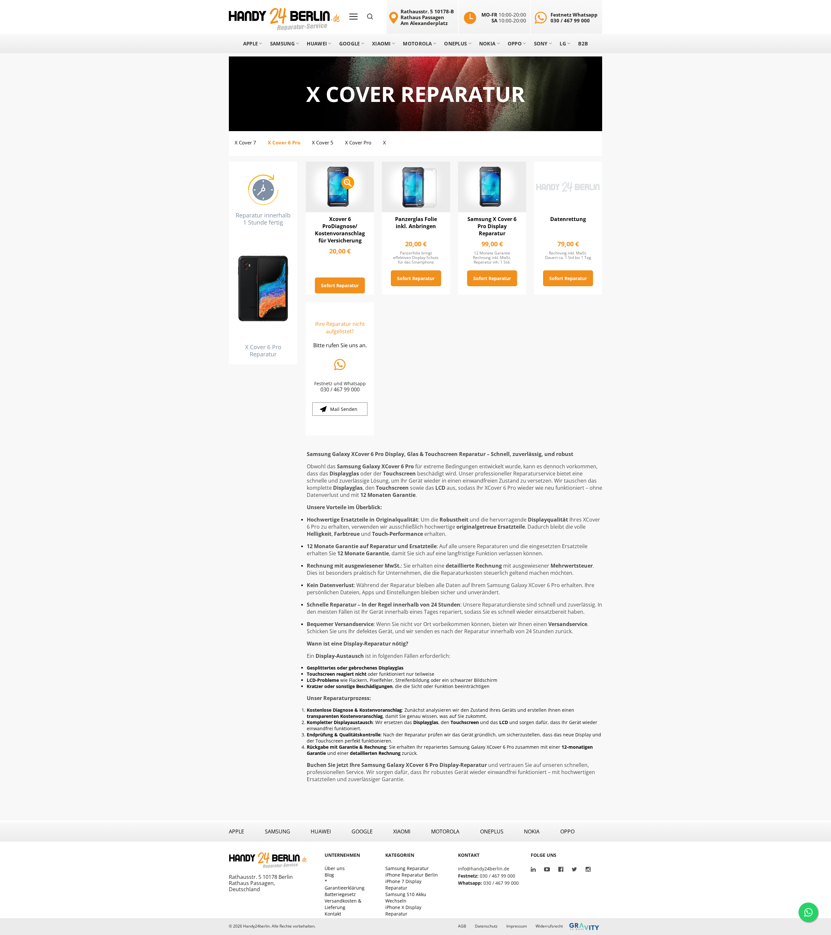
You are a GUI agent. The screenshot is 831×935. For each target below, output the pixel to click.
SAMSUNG (277, 831)
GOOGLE (362, 831)
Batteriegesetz (340, 894)
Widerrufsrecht (549, 926)
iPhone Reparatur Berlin (411, 875)
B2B (583, 43)
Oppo (515, 43)
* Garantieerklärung (345, 884)
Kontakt (333, 914)
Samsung (282, 43)
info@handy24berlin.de (483, 869)
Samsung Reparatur (407, 868)
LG (563, 43)
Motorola (417, 43)
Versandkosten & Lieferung (343, 904)
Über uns (335, 868)
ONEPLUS (491, 831)
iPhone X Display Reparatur (403, 910)
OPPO (567, 831)
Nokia (487, 43)
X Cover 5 (322, 142)
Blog (329, 875)
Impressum (516, 926)
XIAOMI (401, 831)
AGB (462, 926)
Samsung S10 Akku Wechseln (405, 897)
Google (349, 43)
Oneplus (455, 43)
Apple (250, 43)
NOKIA (532, 831)
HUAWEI (321, 831)
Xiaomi (381, 43)
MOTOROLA (445, 831)
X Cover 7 (245, 142)
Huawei (317, 43)
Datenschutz (486, 926)
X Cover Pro (358, 142)
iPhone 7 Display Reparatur (403, 884)
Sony (541, 43)
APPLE (236, 831)
